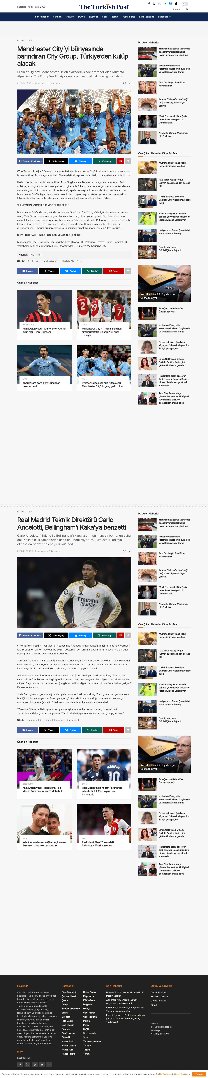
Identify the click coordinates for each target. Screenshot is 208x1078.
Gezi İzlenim (68, 1025)
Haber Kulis (67, 1049)
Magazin (87, 1004)
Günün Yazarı (68, 1033)
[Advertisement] (104, 28)
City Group (32, 261)
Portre (86, 1025)
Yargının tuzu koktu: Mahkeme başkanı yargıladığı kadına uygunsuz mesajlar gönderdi (174, 51)
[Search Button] (188, 9)
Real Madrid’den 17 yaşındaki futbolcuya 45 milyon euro (98, 844)
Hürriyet (36, 254)
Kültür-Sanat (129, 16)
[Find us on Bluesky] (170, 4)
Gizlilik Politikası (158, 992)
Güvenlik (66, 1037)
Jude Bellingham (54, 720)
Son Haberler (42, 16)
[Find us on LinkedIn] (165, 4)
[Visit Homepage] (104, 7)
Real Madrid (73, 720)
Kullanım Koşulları (159, 996)
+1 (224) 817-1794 (160, 1033)
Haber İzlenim (69, 1045)
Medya (86, 1008)
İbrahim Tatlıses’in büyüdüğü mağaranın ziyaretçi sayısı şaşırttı (173, 102)
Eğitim (65, 1012)
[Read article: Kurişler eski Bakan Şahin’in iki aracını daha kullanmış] (147, 235)
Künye (154, 1005)
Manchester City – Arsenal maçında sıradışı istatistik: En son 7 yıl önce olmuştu (101, 332)
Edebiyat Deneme (71, 1008)
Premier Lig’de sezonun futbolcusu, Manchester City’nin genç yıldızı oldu (102, 384)
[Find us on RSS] (49, 1064)
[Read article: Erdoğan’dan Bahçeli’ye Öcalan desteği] (147, 313)
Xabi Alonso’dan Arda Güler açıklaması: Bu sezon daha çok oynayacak (44, 844)
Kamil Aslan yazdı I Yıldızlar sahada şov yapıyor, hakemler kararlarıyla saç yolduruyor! (174, 216)
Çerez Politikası (158, 1000)
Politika (86, 1021)
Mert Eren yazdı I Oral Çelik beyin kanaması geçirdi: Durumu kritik (173, 119)
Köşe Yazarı (28, 784)
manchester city (50, 261)
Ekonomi (93, 16)
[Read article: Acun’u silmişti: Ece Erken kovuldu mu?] (147, 87)
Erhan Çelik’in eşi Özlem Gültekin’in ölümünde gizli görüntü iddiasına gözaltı (172, 362)
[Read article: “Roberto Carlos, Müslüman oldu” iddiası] (147, 137)
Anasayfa (21, 40)
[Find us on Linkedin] (42, 1064)
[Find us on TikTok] (176, 4)
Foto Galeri (67, 1021)
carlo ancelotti (34, 720)
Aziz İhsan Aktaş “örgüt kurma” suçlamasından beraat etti (174, 183)
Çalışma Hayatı (69, 996)
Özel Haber (89, 1012)
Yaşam (115, 16)
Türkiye (70, 16)
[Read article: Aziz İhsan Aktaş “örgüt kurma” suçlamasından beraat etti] (147, 184)
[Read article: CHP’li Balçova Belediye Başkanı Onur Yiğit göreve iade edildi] (147, 201)
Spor (104, 16)
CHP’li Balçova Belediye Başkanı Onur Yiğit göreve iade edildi (175, 199)
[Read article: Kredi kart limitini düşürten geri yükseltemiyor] (164, 283)
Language (163, 16)
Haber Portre (29, 325)
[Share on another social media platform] (128, 161)
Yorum (86, 1053)
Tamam (199, 1074)
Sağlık (86, 1029)
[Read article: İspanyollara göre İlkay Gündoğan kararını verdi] (44, 364)
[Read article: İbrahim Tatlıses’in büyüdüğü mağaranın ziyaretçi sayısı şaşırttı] (147, 104)
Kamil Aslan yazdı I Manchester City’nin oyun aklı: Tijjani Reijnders (44, 330)
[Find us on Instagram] (160, 4)
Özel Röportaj (90, 1016)
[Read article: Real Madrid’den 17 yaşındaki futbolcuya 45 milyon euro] (104, 823)
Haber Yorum (89, 992)
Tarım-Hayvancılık (92, 1041)
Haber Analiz (68, 1041)
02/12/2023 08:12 (25, 83)
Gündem (57, 16)
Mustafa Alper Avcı (71, 261)
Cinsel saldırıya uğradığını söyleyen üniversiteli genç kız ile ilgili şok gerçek (174, 345)
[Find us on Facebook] (149, 4)
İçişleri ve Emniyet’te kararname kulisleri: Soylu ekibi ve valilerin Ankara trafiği (174, 68)
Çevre (65, 1000)
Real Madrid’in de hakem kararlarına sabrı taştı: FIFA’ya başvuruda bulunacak (102, 791)
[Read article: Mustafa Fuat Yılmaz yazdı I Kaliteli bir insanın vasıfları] (147, 167)
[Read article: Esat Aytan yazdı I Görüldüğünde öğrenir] (147, 252)
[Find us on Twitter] (154, 4)
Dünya (81, 16)
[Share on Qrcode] (120, 161)
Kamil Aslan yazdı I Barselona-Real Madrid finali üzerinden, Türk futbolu (43, 789)
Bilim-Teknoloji (146, 16)
